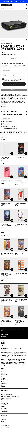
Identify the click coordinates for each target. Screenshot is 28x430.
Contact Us (4, 408)
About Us (3, 393)
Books (2, 381)
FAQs (2, 401)
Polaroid (3, 373)
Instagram (3, 419)
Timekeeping (4, 379)
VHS (2, 376)
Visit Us (3, 406)
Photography (4, 374)
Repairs (3, 386)
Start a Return (4, 399)
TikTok (2, 421)
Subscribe (4, 336)
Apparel (3, 385)
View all (3, 139)
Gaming (3, 378)
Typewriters (4, 383)
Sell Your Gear (4, 403)
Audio (2, 371)
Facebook (3, 418)
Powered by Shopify (5, 427)
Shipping (3, 54)
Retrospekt (7, 425)
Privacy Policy (4, 410)
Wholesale (3, 405)
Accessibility (4, 411)
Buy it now (13, 90)
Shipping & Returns (6, 398)
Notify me (14, 84)
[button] (26, 4)
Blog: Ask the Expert (6, 394)
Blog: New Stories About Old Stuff (10, 396)
